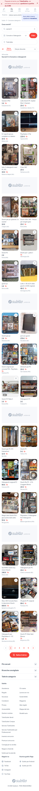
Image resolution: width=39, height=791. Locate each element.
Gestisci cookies (7, 713)
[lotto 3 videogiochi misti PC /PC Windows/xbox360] (10, 159)
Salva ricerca (8, 49)
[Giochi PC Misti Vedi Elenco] (28, 626)
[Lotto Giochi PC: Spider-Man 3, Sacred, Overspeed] (28, 93)
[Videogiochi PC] (28, 390)
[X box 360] (28, 159)
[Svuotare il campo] (34, 28)
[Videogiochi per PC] (28, 560)
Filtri (33, 35)
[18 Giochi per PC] (28, 358)
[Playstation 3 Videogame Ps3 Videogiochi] (28, 508)
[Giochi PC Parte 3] (10, 390)
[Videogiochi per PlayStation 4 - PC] (10, 626)
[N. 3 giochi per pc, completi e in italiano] (10, 126)
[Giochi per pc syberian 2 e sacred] (10, 212)
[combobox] (19, 28)
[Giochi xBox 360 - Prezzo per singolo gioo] (28, 212)
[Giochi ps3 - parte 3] (28, 244)
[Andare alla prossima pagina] (33, 648)
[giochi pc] (10, 276)
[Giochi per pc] (10, 327)
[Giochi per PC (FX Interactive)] (10, 441)
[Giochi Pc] (10, 244)
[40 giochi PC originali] (28, 593)
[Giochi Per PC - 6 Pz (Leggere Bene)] (28, 474)
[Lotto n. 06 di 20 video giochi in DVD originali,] (28, 276)
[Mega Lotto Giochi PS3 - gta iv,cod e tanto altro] (10, 508)
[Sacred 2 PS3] (10, 93)
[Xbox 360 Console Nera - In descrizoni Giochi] (10, 593)
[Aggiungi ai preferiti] (16, 80)
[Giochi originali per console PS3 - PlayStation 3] (10, 358)
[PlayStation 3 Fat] (28, 126)
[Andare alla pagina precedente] (6, 648)
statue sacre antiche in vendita (19, 15)
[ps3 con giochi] (28, 327)
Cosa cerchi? (6, 24)
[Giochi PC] (28, 441)
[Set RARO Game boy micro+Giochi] (10, 560)
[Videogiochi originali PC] (10, 474)
